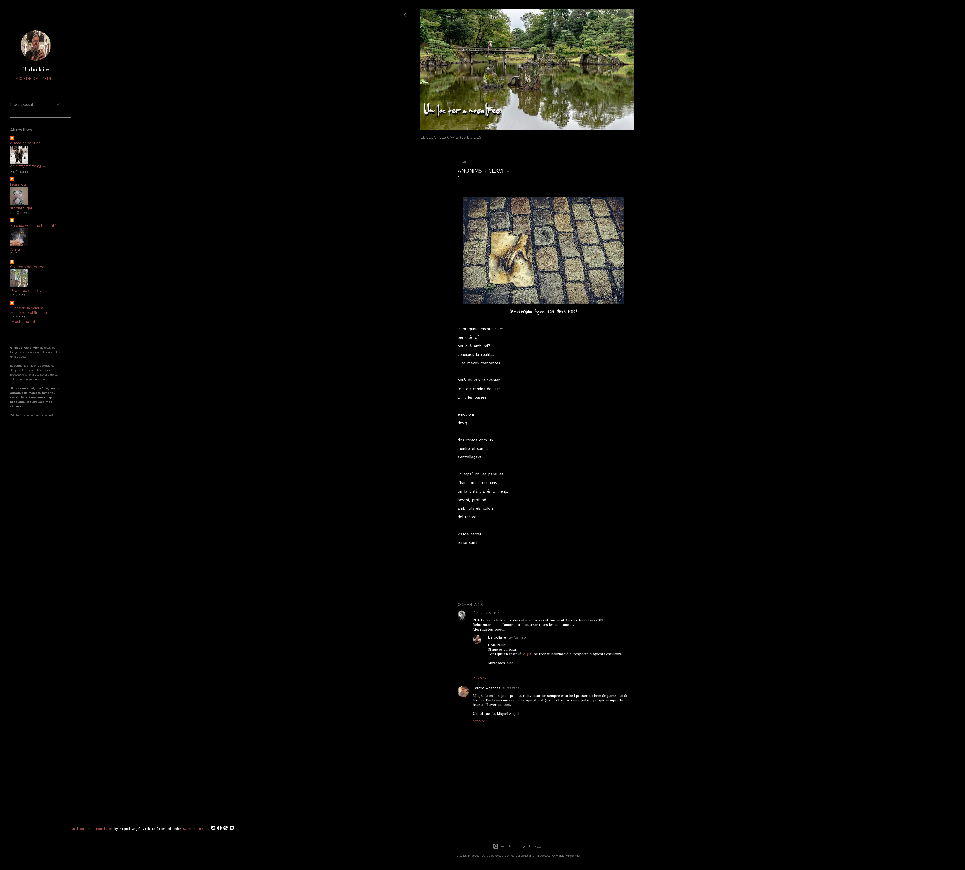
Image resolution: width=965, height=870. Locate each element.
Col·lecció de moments (30, 267)
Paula (477, 612)
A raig (15, 249)
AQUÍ (528, 654)
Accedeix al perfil (36, 78)
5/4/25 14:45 (493, 613)
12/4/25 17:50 (517, 637)
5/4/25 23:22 (510, 688)
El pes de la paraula (26, 308)
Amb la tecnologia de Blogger (522, 846)
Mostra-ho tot (23, 321)
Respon (479, 678)
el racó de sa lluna (25, 143)
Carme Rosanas (486, 688)
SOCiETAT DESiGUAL (28, 167)
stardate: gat (21, 208)
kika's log (18, 184)
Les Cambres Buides (460, 137)
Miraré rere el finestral (29, 312)
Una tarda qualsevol (27, 290)
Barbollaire (497, 637)
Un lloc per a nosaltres (92, 829)
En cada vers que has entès (34, 225)
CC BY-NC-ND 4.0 (196, 829)
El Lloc (428, 137)
